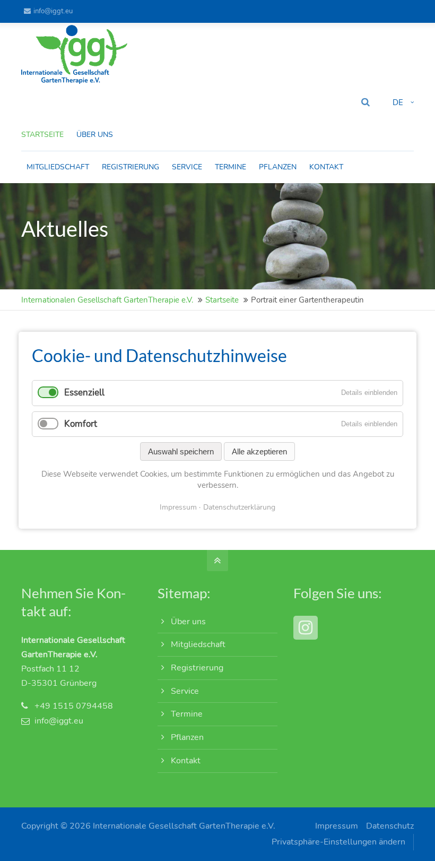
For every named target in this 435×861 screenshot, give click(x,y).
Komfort (80, 424)
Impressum (336, 826)
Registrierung (197, 668)
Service (185, 691)
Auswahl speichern (181, 451)
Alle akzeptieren (259, 451)
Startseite (222, 300)
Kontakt (186, 761)
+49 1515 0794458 (73, 706)
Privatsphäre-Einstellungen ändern (338, 842)
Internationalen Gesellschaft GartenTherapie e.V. (107, 300)
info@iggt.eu (53, 11)
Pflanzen (187, 737)
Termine (187, 714)
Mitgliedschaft (198, 644)
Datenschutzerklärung (239, 507)
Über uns (188, 621)
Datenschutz (390, 826)
